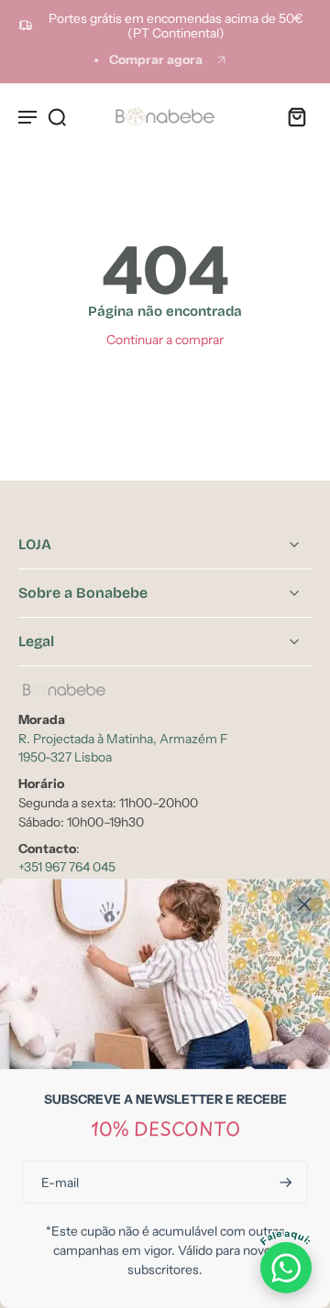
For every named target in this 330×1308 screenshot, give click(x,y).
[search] (57, 116)
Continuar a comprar (165, 339)
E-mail (60, 1181)
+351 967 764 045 (67, 867)
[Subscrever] (284, 1182)
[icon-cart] (291, 116)
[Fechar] (304, 904)
